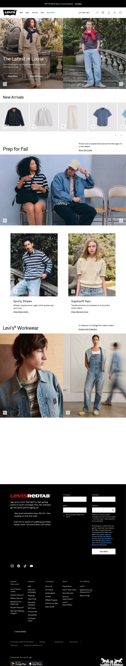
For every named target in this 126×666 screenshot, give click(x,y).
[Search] (96, 12)
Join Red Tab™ (84, 13)
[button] (114, 12)
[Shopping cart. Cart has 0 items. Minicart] (120, 12)
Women (35, 13)
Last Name (95, 495)
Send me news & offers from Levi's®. (75, 516)
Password (95, 506)
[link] (44, 642)
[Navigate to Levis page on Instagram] (12, 566)
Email (65, 506)
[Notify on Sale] (108, 12)
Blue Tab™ (51, 13)
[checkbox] (64, 516)
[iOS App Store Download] (35, 663)
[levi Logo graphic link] (10, 12)
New (21, 13)
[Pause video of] (121, 84)
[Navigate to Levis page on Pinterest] (18, 566)
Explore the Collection (88, 329)
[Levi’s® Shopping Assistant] (102, 12)
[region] (63, 116)
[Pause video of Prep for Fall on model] (121, 220)
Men (27, 13)
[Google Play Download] (18, 663)
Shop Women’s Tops (79, 312)
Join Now (104, 551)
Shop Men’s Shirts (20, 312)
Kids (42, 13)
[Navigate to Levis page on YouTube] (31, 566)
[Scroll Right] (121, 135)
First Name (67, 495)
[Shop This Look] (5, 84)
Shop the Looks (85, 150)
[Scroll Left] (116, 135)
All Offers (78, 4)
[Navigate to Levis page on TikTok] (25, 566)
